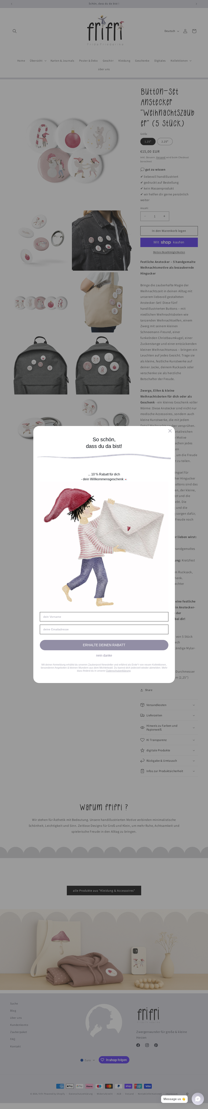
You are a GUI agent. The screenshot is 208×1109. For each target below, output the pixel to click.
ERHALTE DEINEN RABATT (104, 645)
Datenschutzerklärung (118, 670)
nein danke (104, 655)
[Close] (170, 431)
